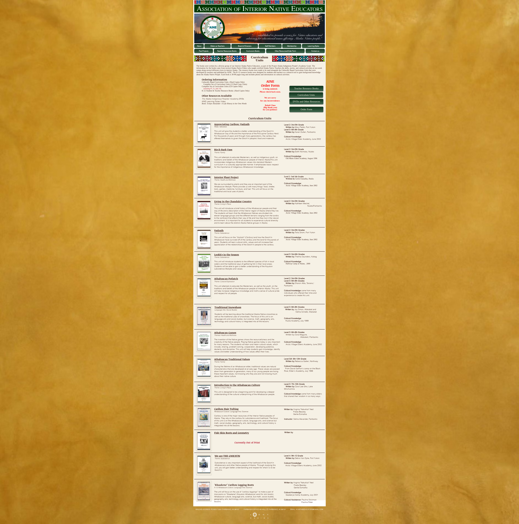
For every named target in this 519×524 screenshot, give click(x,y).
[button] (306, 109)
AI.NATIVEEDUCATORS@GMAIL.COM (309, 509)
